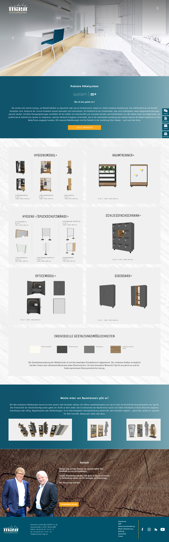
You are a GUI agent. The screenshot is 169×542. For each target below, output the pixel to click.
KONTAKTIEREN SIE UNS (69, 504)
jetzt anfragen (84, 127)
